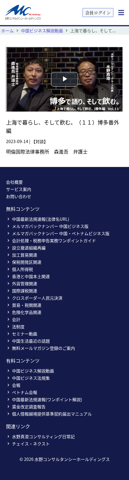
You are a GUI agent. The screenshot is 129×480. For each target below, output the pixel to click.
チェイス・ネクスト (31, 444)
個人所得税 (22, 269)
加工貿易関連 (24, 255)
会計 (16, 319)
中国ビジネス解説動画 (42, 30)
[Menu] (121, 12)
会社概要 (14, 182)
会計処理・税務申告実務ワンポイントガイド (54, 240)
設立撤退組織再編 (29, 248)
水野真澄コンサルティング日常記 (43, 436)
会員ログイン (98, 13)
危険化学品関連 (26, 312)
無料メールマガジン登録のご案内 (43, 348)
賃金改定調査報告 (29, 407)
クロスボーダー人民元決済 (37, 298)
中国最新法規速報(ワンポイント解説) (47, 399)
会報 (16, 385)
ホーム (7, 30)
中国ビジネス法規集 (31, 378)
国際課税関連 (24, 291)
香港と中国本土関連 (31, 276)
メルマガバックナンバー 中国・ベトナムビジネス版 (61, 233)
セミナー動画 (24, 334)
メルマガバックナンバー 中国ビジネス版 (50, 226)
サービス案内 (18, 189)
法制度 (18, 326)
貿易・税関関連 (26, 305)
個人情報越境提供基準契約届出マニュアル (52, 414)
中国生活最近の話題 (31, 341)
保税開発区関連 (26, 262)
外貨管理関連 (24, 283)
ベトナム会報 (24, 392)
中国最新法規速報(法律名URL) (40, 219)
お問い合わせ (18, 196)
